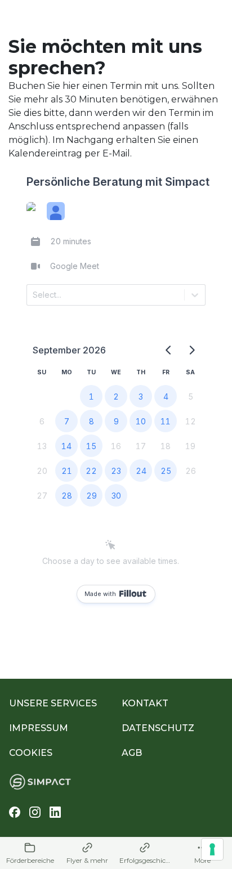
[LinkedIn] (55, 812)
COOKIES (30, 752)
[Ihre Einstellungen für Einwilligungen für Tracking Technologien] (212, 849)
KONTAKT (145, 703)
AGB (132, 752)
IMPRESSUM (38, 728)
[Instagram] (35, 812)
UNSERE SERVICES (53, 703)
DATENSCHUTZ (158, 728)
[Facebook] (14, 812)
